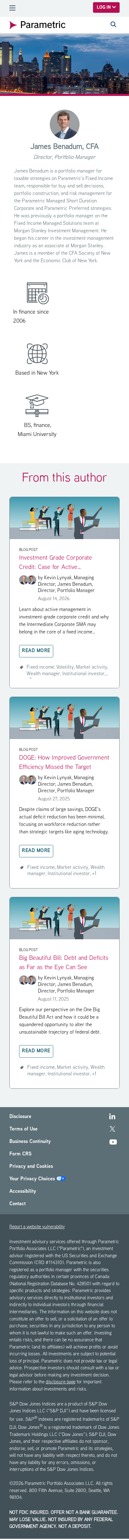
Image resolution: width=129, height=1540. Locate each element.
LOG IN (104, 8)
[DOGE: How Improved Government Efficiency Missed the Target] (64, 738)
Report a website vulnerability (37, 1227)
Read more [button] (36, 651)
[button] (112, 1118)
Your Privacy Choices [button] (32, 1179)
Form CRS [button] (20, 1154)
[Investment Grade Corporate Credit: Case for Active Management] (64, 538)
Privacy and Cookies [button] (31, 1166)
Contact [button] (17, 1204)
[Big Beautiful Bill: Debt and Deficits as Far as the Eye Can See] (64, 938)
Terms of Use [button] (23, 1129)
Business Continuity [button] (30, 1142)
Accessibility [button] (22, 1191)
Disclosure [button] (20, 1117)
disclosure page (60, 1382)
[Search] (113, 25)
